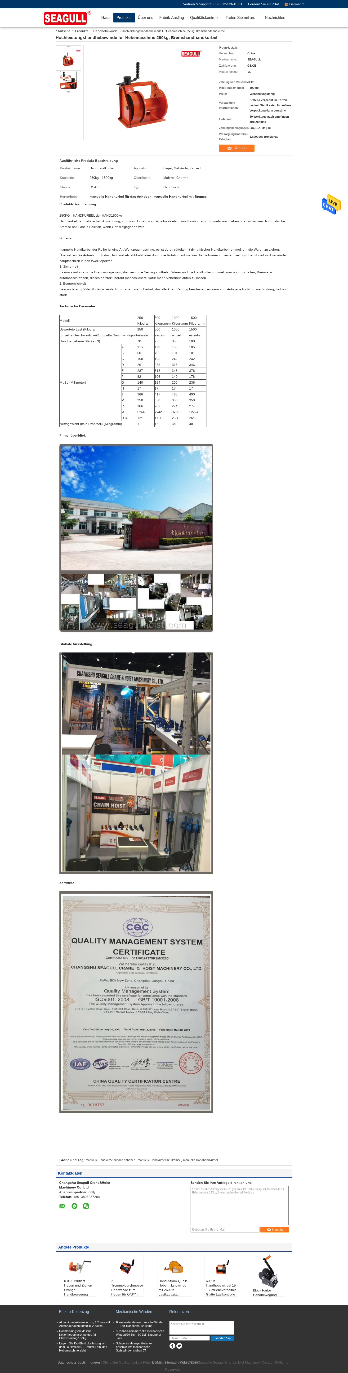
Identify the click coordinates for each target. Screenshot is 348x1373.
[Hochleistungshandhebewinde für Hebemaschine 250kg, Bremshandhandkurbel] (68, 59)
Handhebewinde (105, 31)
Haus (105, 18)
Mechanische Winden (134, 1312)
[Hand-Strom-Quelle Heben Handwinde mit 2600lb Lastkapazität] (174, 1267)
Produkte (124, 18)
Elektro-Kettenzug (74, 1312)
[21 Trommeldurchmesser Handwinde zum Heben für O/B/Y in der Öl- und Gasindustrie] (126, 1267)
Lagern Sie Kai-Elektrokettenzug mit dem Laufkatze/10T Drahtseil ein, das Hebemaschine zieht (83, 1347)
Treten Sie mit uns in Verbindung (244, 18)
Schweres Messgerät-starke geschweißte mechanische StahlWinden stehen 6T (134, 1347)
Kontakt (240, 148)
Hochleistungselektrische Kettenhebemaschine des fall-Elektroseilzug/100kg (78, 1335)
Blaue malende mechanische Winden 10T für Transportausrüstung (140, 1324)
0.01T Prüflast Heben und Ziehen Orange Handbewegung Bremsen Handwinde (78, 1292)
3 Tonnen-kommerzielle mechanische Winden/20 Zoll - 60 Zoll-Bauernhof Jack (140, 1335)
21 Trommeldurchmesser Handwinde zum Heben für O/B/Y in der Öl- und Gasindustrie (127, 1292)
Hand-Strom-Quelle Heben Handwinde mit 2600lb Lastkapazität (173, 1287)
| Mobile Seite (188, 1362)
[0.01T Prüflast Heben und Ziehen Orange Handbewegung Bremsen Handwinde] (79, 1267)
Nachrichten (275, 18)
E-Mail (156, 1362)
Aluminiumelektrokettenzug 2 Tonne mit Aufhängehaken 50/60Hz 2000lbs (84, 1324)
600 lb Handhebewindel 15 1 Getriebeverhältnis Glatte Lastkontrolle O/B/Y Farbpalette (221, 1290)
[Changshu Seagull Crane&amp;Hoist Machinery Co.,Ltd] (71, 17)
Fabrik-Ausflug (171, 18)
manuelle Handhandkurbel (200, 1160)
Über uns (145, 18)
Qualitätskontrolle (204, 18)
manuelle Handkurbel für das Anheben (110, 1160)
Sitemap (170, 1362)
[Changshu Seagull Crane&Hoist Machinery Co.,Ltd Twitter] (179, 1346)
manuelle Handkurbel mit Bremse (159, 1160)
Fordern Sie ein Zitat (263, 4)
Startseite (63, 31)
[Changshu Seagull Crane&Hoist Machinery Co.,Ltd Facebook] (172, 1346)
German (295, 4)
